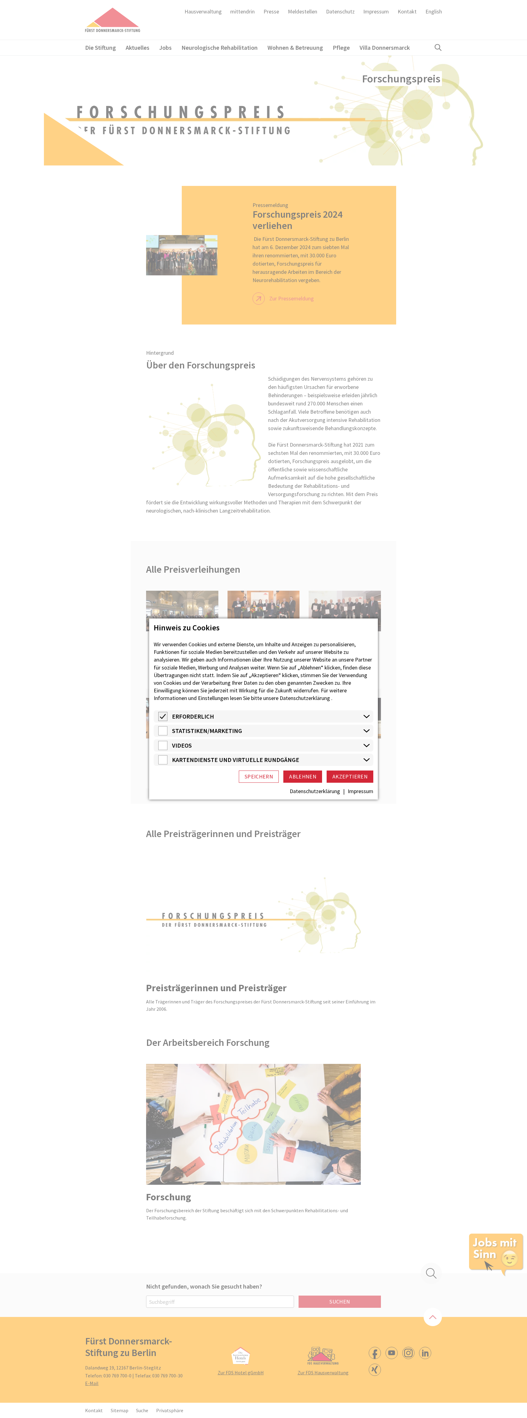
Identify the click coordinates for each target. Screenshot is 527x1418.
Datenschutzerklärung (305, 698)
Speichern (259, 776)
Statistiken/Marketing (207, 730)
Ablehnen (302, 776)
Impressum (360, 791)
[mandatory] (162, 719)
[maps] (162, 762)
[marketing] (162, 733)
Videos (182, 745)
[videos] (162, 748)
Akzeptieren (349, 776)
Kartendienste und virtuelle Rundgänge (235, 759)
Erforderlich (193, 716)
